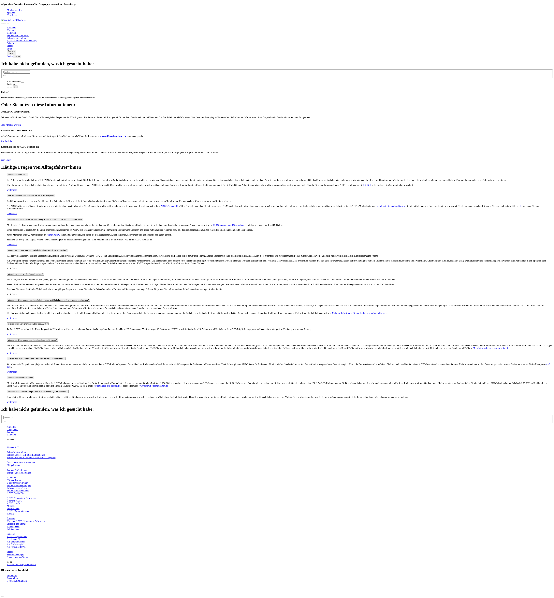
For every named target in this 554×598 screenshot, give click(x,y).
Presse (10, 46)
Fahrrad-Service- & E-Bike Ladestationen (26, 455)
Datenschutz (12, 578)
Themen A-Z (13, 447)
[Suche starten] (4, 75)
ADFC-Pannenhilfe (169, 206)
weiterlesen (12, 190)
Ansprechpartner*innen (17, 557)
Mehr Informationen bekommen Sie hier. (491, 348)
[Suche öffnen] (5, 23)
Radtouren (11, 33)
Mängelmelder (13, 465)
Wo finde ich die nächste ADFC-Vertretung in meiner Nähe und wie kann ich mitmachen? (45, 219)
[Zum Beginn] (2, 596)
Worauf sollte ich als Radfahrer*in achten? (25, 274)
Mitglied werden (14, 10)
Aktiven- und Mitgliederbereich (21, 564)
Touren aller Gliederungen (19, 485)
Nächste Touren (14, 480)
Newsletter (12, 15)
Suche (10, 56)
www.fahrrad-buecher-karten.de (153, 386)
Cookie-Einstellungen (17, 581)
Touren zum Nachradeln (18, 490)
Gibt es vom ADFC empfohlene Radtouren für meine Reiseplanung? (36, 359)
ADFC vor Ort (13, 503)
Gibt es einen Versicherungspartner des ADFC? (27, 324)
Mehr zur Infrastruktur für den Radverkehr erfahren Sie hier (359, 313)
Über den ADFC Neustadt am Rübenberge (26, 521)
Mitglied (367, 185)
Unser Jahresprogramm (17, 483)
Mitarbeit (11, 506)
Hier (521, 206)
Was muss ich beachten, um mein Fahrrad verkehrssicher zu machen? (37, 250)
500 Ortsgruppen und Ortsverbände (229, 225)
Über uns (11, 30)
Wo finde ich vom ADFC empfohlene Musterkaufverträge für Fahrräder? (37, 391)
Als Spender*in (14, 539)
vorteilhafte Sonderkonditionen (391, 206)
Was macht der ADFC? (17, 175)
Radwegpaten (13, 526)
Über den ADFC (14, 500)
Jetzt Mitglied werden (11, 125)
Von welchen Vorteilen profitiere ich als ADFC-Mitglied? (31, 196)
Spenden (11, 12)
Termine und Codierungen (19, 473)
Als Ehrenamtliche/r (16, 541)
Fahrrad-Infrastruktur (16, 38)
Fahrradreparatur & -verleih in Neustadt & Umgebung (31, 457)
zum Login (6, 160)
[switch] (22, 82)
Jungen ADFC (53, 235)
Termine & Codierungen (18, 35)
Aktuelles (11, 27)
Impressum (12, 575)
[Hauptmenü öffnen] (8, 23)
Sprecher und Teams (16, 524)
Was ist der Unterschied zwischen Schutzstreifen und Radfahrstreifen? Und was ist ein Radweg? (48, 300)
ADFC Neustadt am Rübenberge (22, 40)
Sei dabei (11, 43)
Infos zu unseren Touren (18, 488)
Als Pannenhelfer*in (16, 547)
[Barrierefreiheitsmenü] (2, 23)
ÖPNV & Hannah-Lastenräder (21, 462)
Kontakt (10, 513)
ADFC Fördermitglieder (18, 511)
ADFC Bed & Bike (16, 493)
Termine (10, 432)
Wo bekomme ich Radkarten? (20, 378)
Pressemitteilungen (15, 554)
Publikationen (13, 508)
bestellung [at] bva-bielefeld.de (107, 386)
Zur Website (6, 141)
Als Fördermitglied (15, 544)
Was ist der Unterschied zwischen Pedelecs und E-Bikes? (32, 340)
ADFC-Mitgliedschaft (17, 536)
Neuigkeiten (12, 429)
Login (9, 48)
